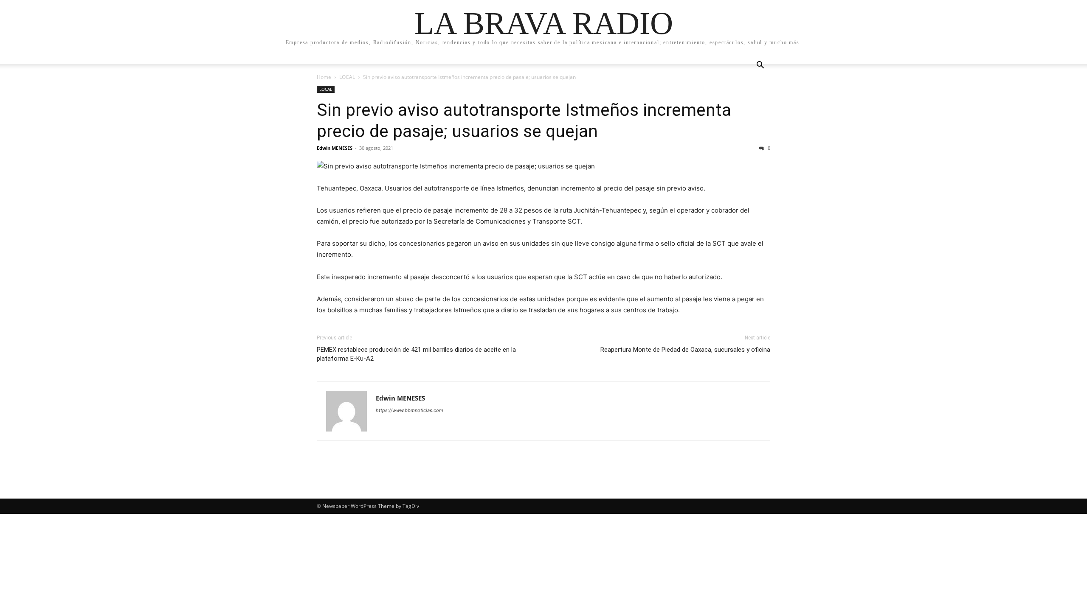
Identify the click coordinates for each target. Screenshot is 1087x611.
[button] (760, 66)
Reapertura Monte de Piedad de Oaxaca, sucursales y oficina (685, 349)
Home (324, 77)
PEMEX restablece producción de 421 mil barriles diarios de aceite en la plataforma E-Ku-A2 (416, 354)
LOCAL (347, 77)
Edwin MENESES (334, 148)
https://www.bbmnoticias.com (409, 410)
